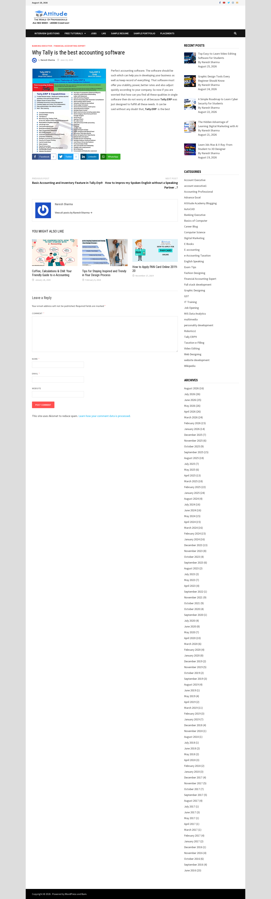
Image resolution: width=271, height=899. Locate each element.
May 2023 (189, 580)
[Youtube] (224, 2)
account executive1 (195, 186)
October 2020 (192, 609)
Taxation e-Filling (194, 342)
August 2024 (191, 498)
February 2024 (192, 533)
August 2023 (191, 568)
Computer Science (194, 232)
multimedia (191, 319)
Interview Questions (47, 33)
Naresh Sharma (48, 60)
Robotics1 (190, 331)
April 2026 (190, 411)
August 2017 (191, 800)
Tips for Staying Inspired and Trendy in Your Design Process (104, 273)
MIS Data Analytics (195, 313)
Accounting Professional (198, 191)
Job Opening (191, 308)
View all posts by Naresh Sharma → (73, 212)
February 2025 (192, 487)
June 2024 (190, 510)
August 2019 (191, 684)
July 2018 (189, 742)
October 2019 (192, 673)
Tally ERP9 (190, 337)
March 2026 (191, 417)
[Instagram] (233, 2)
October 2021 (192, 603)
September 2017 (193, 795)
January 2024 (192, 539)
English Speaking (194, 261)
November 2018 (193, 731)
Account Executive (194, 180)
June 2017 (190, 812)
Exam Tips (190, 267)
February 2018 (192, 766)
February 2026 (192, 423)
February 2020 (192, 649)
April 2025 (190, 475)
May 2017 (189, 818)
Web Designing (192, 354)
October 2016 (192, 859)
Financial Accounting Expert (69, 45)
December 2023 (193, 545)
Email (36, 373)
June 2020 (190, 626)
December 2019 (193, 661)
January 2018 (192, 771)
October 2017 (192, 789)
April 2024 (190, 522)
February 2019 (192, 713)
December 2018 (193, 725)
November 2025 (193, 440)
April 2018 (190, 760)
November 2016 (193, 853)
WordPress (71, 894)
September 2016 (193, 864)
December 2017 (193, 777)
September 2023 (193, 562)
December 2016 (193, 847)
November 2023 (193, 551)
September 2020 (193, 615)
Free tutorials (74, 33)
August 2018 (191, 737)
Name (36, 358)
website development (197, 360)
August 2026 (191, 388)
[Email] (237, 2)
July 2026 (189, 394)
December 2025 (193, 435)
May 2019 (189, 696)
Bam (83, 894)
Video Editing (192, 348)
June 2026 (190, 400)
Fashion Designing (194, 273)
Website (36, 388)
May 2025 (189, 469)
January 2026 (192, 429)
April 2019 (190, 702)
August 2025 (191, 458)
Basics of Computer (195, 220)
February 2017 (192, 835)
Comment (38, 313)
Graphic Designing (194, 290)
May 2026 (189, 406)
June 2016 (190, 870)
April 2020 (190, 638)
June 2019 (190, 690)
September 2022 (193, 591)
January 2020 (192, 655)
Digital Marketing (194, 238)
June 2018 (190, 748)
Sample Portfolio (144, 33)
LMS (104, 33)
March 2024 (191, 527)
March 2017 (191, 830)
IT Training (190, 302)
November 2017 (193, 783)
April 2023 (190, 586)
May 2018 (189, 754)
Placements (167, 33)
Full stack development (197, 284)
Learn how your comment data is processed (104, 416)
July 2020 (189, 620)
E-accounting (192, 249)
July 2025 (189, 464)
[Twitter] (229, 2)
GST (186, 296)
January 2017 (192, 841)
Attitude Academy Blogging (200, 203)
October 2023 (192, 557)
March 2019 (191, 708)
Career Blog (191, 226)
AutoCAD (189, 209)
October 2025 (192, 446)
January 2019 (192, 719)
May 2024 (189, 516)
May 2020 (189, 632)
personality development (198, 325)
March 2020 (191, 644)
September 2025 (193, 452)
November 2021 (193, 597)
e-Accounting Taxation (197, 255)
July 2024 (189, 504)
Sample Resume (120, 33)
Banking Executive (42, 45)
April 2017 (190, 824)
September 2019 (193, 678)
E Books (189, 244)
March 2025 (191, 481)
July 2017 (189, 806)
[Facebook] (220, 2)
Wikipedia (189, 366)
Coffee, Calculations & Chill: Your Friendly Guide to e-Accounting (52, 273)
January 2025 (192, 493)
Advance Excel (192, 197)
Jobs (94, 33)
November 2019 (193, 667)
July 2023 (189, 574)
